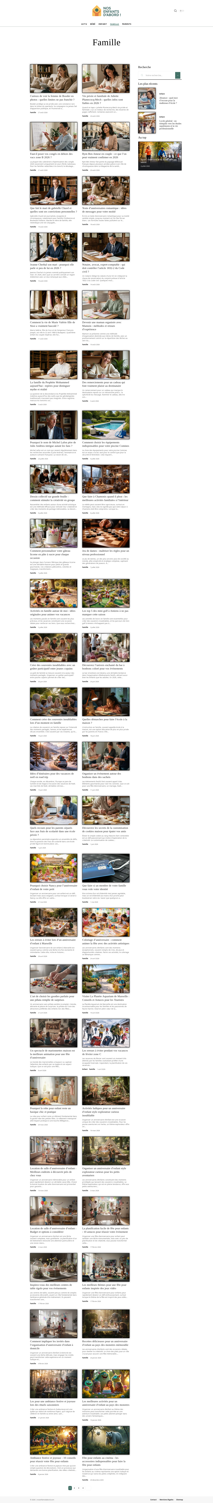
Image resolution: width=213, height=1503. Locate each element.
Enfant (85, 1069)
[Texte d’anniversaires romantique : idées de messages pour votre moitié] (105, 190)
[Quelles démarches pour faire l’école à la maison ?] (105, 702)
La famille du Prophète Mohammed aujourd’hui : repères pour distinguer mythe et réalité (50, 386)
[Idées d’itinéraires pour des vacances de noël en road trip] (53, 756)
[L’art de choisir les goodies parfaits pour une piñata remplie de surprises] (53, 979)
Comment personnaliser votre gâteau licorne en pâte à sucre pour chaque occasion (50, 554)
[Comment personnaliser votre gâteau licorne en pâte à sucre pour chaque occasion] (53, 533)
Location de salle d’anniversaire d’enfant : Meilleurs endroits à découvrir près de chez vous (53, 1172)
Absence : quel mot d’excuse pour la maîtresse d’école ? (168, 100)
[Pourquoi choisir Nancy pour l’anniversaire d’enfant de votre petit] (53, 868)
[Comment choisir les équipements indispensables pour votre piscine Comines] (105, 425)
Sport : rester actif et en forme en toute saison (159, 161)
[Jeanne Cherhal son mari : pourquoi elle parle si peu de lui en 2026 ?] (53, 247)
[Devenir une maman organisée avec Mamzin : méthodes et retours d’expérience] (105, 305)
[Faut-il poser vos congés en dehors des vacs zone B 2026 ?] (53, 136)
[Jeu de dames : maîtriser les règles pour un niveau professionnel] (105, 533)
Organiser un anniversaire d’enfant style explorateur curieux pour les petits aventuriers (104, 1172)
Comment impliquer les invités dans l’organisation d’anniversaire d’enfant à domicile (51, 1345)
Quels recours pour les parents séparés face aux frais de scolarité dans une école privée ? (52, 831)
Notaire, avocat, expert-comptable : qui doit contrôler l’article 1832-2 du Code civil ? (103, 268)
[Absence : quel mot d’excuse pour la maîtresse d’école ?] (147, 98)
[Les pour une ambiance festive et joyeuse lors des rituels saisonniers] (53, 1384)
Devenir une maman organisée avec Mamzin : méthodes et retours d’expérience (101, 326)
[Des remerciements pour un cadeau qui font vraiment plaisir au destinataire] (105, 365)
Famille (33, 112)
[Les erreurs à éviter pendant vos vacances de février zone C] (105, 1033)
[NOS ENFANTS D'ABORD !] (106, 10)
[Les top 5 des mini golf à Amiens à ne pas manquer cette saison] (105, 593)
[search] (175, 11)
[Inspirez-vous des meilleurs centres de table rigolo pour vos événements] (53, 1267)
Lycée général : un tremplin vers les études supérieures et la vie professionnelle (170, 125)
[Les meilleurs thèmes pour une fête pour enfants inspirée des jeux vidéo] (105, 1267)
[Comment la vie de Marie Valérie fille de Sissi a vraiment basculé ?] (53, 305)
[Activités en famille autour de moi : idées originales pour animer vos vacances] (53, 593)
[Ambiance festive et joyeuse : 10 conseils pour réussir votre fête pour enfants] (53, 1440)
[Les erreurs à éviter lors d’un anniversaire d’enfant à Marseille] (53, 922)
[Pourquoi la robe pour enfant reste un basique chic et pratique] (53, 1091)
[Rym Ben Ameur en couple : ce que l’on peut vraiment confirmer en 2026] (105, 136)
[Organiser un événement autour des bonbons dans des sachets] (105, 756)
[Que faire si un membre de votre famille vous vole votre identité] (105, 868)
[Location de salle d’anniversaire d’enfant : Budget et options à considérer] (53, 1211)
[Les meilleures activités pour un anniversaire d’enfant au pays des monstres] (105, 1384)
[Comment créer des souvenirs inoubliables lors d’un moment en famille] (53, 702)
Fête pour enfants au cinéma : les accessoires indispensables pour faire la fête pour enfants (103, 1461)
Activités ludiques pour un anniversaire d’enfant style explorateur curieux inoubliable (103, 1112)
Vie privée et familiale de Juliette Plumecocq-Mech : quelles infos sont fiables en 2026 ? (102, 99)
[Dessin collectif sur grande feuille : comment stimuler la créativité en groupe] (53, 479)
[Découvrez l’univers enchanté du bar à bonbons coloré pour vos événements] (105, 647)
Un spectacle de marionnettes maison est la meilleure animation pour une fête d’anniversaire (52, 1054)
